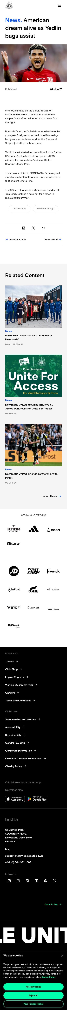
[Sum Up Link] (13, 544)
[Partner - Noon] (53, 527)
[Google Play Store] (37, 799)
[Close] (62, 955)
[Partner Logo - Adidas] (33, 527)
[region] (33, 980)
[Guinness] (33, 607)
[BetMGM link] (33, 571)
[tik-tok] (9, 881)
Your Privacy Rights (33, 1003)
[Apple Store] (15, 799)
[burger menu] (59, 5)
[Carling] (33, 589)
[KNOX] (13, 527)
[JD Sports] (13, 571)
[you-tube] (18, 881)
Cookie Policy (48, 976)
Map (7, 849)
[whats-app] (43, 228)
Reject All (33, 995)
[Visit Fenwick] (53, 571)
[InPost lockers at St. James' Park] (13, 589)
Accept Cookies (33, 986)
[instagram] (27, 881)
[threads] (45, 881)
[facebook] (24, 228)
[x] (33, 228)
